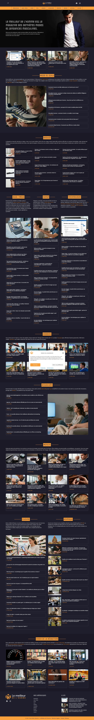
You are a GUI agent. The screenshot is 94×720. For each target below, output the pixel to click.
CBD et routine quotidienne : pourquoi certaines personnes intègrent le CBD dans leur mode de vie (46, 306)
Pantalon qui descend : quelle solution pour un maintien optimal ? (36, 683)
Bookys (14, 390)
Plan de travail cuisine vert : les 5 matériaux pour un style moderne (22, 577)
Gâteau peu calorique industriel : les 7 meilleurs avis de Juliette (21, 596)
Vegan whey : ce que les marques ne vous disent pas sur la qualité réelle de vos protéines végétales (45, 256)
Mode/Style (16, 8)
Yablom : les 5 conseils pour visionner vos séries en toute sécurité (22, 408)
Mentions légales (50, 367)
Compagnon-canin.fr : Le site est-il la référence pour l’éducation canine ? (74, 569)
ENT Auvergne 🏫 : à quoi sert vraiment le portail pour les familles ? (77, 663)
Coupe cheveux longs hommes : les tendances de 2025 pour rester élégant (46, 165)
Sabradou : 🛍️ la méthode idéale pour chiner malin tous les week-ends (57, 663)
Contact (62, 718)
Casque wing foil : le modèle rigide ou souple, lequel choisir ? (15, 354)
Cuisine (79, 8)
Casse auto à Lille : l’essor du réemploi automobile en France (18, 311)
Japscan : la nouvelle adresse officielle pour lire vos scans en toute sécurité (24, 402)
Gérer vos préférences (58, 364)
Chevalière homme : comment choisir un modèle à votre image (63, 113)
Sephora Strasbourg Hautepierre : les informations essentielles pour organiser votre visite (75, 157)
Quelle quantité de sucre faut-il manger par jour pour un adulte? (45, 285)
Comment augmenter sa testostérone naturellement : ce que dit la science (43, 264)
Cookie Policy (43, 367)
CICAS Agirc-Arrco (49, 202)
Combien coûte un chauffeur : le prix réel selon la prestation (18, 318)
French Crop (20, 80)
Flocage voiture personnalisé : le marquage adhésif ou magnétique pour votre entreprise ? (18, 297)
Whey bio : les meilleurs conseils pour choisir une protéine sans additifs (45, 299)
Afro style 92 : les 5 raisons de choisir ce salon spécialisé (45, 157)
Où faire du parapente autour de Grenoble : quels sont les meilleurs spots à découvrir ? (57, 374)
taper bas (9, 82)
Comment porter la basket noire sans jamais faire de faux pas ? (63, 119)
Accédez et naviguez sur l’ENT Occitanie (77, 682)
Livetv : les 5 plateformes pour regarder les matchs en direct (77, 354)
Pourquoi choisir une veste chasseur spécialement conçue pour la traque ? (74, 539)
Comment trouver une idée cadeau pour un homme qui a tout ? (57, 63)
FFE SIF (82, 523)
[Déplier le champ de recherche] (8, 3)
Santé (31, 8)
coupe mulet (45, 79)
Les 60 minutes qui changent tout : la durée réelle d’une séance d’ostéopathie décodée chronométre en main (46, 241)
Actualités (51, 8)
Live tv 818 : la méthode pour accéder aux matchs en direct (77, 373)
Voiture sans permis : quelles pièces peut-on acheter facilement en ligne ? (17, 240)
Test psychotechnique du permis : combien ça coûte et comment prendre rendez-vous (17, 262)
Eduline (73, 205)
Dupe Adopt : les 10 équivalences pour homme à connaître (46, 181)
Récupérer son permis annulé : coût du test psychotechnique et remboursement (17, 247)
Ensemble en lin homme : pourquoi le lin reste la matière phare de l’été (65, 107)
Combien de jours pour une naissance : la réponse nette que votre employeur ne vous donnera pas (46, 271)
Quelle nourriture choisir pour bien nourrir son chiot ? (75, 579)
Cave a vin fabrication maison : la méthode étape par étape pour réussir (24, 608)
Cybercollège (44, 388)
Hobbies (43, 8)
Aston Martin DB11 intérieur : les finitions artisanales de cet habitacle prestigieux (16, 290)
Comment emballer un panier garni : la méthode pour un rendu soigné (23, 602)
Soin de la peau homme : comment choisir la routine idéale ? (45, 173)
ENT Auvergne (79, 205)
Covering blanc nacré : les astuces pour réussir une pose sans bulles (18, 269)
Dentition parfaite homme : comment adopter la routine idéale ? (15, 683)
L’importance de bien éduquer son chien (71, 590)
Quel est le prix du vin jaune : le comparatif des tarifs (19, 583)
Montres (59, 8)
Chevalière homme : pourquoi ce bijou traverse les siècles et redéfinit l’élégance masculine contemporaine (78, 63)
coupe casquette (73, 80)
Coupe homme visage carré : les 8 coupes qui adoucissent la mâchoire (73, 173)
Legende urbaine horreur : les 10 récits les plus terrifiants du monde (23, 420)
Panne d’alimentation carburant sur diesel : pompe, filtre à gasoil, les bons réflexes (17, 255)
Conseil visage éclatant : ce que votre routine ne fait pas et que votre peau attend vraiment (22, 162)
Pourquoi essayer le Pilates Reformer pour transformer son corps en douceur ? (36, 374)
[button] (63, 353)
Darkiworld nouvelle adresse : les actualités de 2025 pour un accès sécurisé (24, 426)
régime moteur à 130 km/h (19, 202)
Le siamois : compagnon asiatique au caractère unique (75, 610)
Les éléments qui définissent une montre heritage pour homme (78, 506)
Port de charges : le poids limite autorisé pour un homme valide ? (45, 292)
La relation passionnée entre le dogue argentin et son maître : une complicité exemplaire (75, 620)
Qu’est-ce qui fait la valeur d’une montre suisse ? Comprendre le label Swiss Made (15, 466)
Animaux (72, 8)
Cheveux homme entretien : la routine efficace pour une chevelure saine (75, 150)
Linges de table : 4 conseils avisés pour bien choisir (19, 614)
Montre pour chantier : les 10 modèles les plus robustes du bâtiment (14, 487)
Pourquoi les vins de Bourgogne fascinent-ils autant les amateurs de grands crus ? (26, 565)
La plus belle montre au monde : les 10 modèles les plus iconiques (78, 486)
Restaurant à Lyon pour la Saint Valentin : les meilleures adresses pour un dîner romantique (25, 590)
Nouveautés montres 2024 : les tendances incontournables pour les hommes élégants (78, 466)
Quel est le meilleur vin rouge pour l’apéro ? (17, 626)
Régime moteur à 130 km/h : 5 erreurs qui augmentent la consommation (14, 663)
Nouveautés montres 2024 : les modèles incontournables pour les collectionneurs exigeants (36, 487)
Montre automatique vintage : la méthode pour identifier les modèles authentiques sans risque (57, 466)
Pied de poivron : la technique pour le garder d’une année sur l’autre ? (23, 571)
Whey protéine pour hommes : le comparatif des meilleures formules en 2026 (45, 278)
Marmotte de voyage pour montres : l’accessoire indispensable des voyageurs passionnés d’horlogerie (35, 467)
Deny (46, 364)
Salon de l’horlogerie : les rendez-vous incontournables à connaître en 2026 (57, 506)
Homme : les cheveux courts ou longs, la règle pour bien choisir (47, 150)
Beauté (65, 8)
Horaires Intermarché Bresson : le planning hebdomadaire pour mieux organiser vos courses (26, 558)
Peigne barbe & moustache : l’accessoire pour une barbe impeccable (22, 172)
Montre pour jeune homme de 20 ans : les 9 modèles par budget (15, 505)
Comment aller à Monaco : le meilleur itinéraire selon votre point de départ (18, 304)
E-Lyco (50, 388)
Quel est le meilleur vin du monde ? (15, 620)
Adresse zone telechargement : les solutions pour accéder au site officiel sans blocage (25, 395)
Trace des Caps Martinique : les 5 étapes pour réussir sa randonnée (15, 373)
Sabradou (12, 339)
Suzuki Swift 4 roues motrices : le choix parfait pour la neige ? (18, 276)
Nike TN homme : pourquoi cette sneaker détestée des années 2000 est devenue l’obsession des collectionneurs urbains (36, 63)
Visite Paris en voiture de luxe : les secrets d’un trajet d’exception (18, 283)
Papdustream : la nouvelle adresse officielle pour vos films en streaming (24, 432)
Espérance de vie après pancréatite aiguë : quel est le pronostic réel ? (45, 314)
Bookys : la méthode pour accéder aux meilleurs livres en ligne (36, 662)
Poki (51, 337)
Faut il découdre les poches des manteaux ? (56, 682)
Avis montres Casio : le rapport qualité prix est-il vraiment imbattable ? (56, 487)
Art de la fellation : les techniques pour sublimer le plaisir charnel (45, 321)
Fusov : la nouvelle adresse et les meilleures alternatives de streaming (23, 414)
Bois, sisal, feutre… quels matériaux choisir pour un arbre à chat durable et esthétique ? (74, 600)
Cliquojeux (59, 337)
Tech (37, 8)
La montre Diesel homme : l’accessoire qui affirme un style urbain (64, 125)
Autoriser (35, 364)
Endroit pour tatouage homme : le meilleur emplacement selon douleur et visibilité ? (73, 181)
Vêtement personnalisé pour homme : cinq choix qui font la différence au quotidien (65, 100)
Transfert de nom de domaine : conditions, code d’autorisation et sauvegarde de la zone (15, 63)
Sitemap (67, 718)
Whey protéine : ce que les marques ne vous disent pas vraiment (44, 249)
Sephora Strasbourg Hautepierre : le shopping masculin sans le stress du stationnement (74, 165)
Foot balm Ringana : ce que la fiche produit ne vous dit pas (23, 151)
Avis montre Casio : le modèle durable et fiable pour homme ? (36, 505)
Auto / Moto (25, 8)
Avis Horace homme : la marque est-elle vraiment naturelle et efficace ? (23, 182)
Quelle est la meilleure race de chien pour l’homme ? (74, 559)
